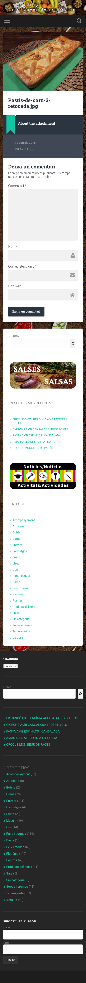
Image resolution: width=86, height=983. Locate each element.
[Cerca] (72, 343)
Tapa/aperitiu (21, 631)
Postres (18, 600)
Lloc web (14, 286)
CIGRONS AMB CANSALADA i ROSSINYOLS (40, 429)
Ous (15, 569)
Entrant (17, 545)
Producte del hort (24, 606)
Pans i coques (21, 575)
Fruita (16, 557)
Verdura (18, 637)
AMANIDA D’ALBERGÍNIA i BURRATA (36, 441)
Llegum (17, 563)
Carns (16, 538)
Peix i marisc (21, 588)
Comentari (17, 185)
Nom (13, 246)
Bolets (17, 532)
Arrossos (18, 526)
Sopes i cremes (22, 625)
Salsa (16, 612)
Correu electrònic (22, 266)
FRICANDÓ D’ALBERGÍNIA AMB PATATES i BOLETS (41, 718)
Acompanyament (24, 520)
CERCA (14, 336)
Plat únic (18, 594)
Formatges (20, 551)
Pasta (16, 582)
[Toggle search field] (79, 21)
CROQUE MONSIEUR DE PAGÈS (33, 448)
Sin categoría (21, 619)
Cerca (7, 687)
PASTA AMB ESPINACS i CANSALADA (37, 435)
